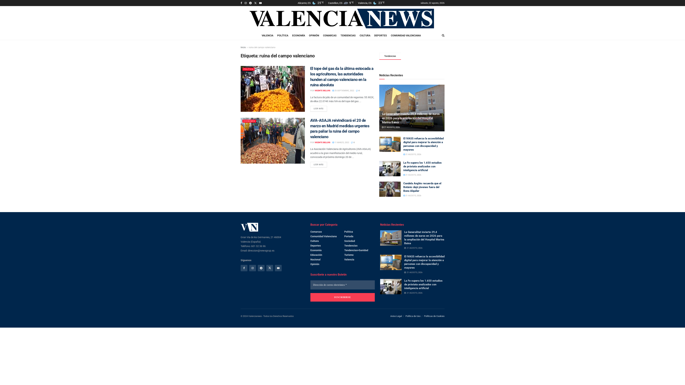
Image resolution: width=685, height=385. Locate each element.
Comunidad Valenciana (406, 35)
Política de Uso (412, 316)
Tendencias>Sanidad (356, 250)
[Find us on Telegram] (250, 3)
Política (282, 35)
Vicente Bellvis (322, 90)
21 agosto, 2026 (392, 127)
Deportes (380, 35)
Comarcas (330, 35)
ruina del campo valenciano (262, 47)
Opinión (314, 35)
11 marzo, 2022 (341, 142)
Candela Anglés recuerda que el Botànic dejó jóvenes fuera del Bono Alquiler (422, 187)
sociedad (349, 241)
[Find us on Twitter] (255, 3)
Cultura (365, 35)
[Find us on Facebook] (241, 3)
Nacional (315, 259)
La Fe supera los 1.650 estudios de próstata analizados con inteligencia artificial (422, 166)
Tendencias (348, 35)
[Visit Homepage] (343, 19)
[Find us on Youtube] (260, 3)
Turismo (349, 254)
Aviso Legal (396, 316)
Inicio (243, 47)
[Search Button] (443, 35)
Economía (298, 35)
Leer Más (320, 108)
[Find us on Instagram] (246, 3)
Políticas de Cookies (434, 316)
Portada (348, 236)
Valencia (267, 35)
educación (316, 254)
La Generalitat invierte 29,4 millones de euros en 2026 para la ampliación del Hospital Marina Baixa (411, 118)
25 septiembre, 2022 (344, 90)
